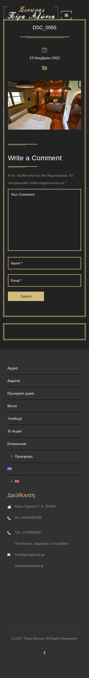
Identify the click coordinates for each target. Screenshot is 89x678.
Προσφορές (24, 456)
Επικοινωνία (16, 444)
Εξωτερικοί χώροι (20, 393)
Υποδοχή (14, 419)
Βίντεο (12, 406)
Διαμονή (13, 381)
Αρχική (12, 368)
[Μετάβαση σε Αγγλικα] (46, 481)
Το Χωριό (14, 431)
